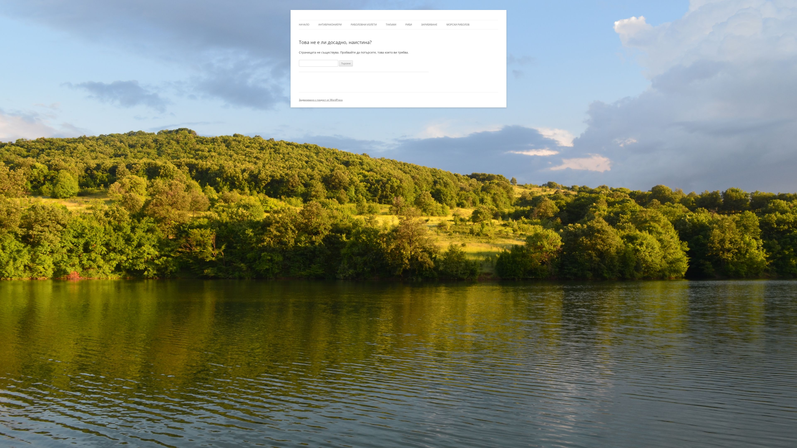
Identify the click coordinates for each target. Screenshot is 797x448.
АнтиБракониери (330, 24)
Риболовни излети (364, 24)
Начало (304, 24)
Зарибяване (429, 24)
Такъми (391, 24)
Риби (408, 24)
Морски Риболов (457, 24)
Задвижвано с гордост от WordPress (321, 100)
